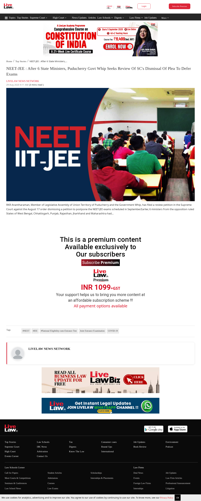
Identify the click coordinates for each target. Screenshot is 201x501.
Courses (51, 483)
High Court (58, 17)
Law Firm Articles (174, 478)
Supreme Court (37, 17)
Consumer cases (109, 442)
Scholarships (96, 473)
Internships (138, 488)
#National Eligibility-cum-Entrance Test (59, 331)
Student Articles (55, 473)
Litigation (170, 488)
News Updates (79, 17)
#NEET (26, 331)
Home (9, 61)
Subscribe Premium (179, 6)
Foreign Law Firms (142, 483)
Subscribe (100, 262)
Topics (12, 17)
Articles (92, 17)
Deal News (138, 473)
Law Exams (53, 488)
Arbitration (42, 451)
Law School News (13, 488)
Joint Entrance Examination (92, 331)
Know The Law (76, 451)
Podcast (169, 447)
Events (136, 478)
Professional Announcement (178, 483)
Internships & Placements (102, 478)
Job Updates (150, 17)
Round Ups (106, 447)
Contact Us (42, 456)
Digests (118, 17)
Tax (71, 442)
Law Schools (103, 17)
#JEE (35, 331)
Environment (172, 442)
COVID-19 (113, 331)
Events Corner (12, 456)
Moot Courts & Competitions (18, 478)
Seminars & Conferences (16, 483)
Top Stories (22, 17)
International (107, 451)
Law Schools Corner (15, 467)
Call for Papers (11, 473)
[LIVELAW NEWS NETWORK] (17, 353)
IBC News (42, 447)
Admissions (53, 478)
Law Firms (135, 17)
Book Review (140, 447)
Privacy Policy (167, 498)
